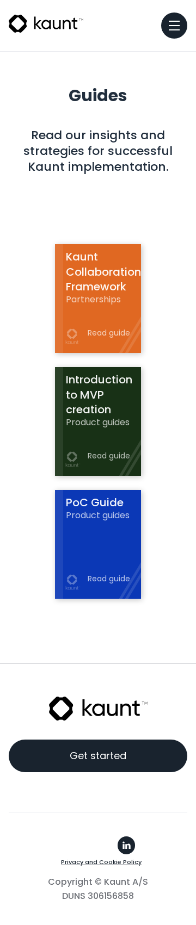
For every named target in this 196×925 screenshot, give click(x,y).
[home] (46, 23)
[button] (174, 26)
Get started (98, 755)
